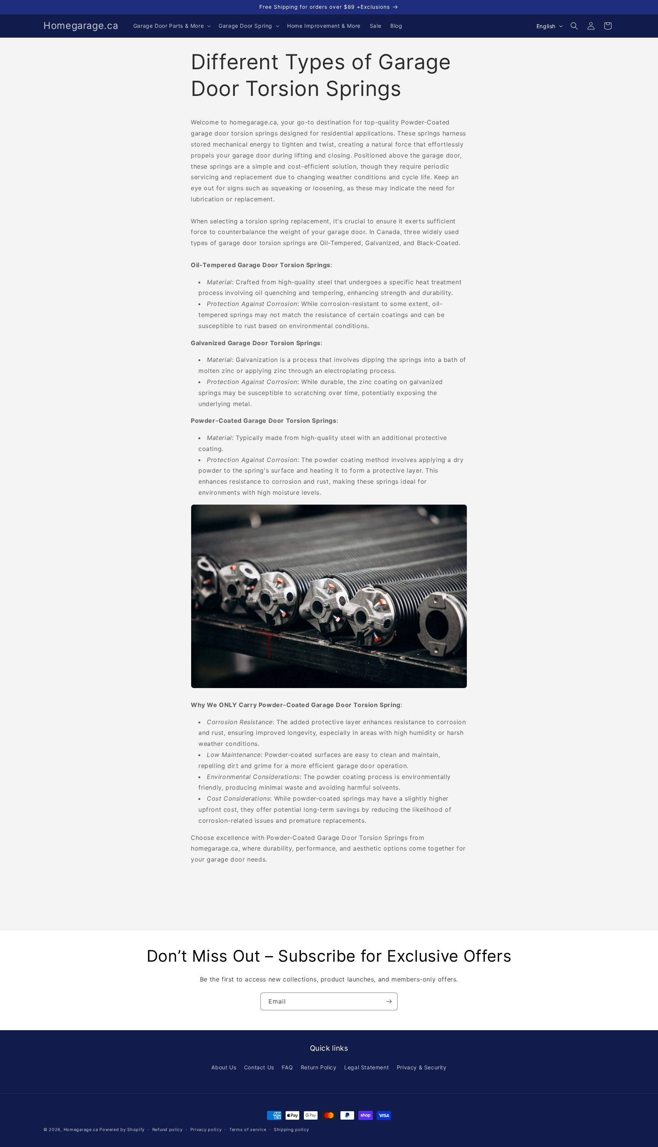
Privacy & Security (422, 1067)
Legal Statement (366, 1067)
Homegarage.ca (81, 1129)
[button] (171, 26)
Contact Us (259, 1067)
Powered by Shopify (122, 1129)
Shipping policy (291, 1129)
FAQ (287, 1067)
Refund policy (167, 1129)
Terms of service (247, 1129)
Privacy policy (206, 1129)
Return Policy (319, 1067)
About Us (223, 1067)
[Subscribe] (388, 1001)
